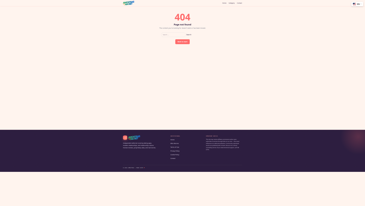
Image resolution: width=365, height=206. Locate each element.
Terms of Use (174, 147)
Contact (239, 3)
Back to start (182, 42)
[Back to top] (361, 203)
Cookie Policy (174, 155)
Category (232, 3)
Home (224, 3)
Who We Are (174, 143)
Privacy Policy (174, 151)
